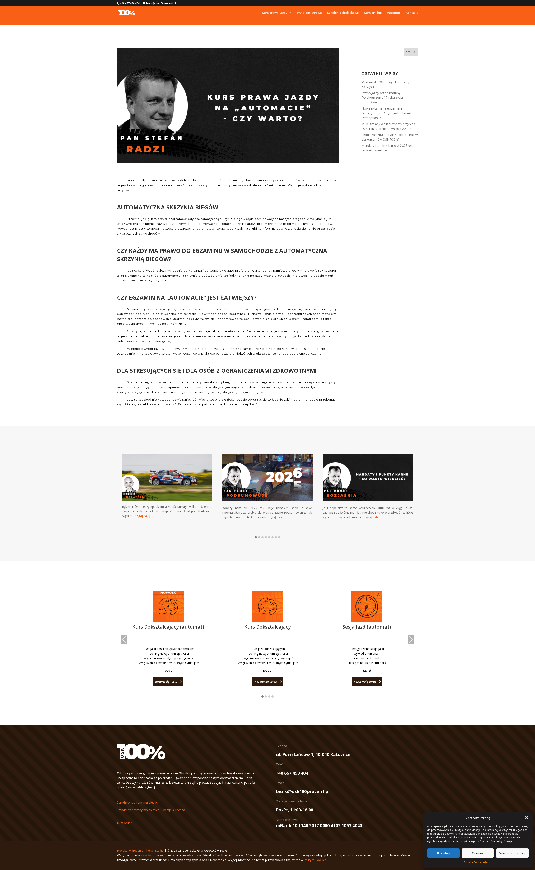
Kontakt (412, 13)
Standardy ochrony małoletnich (138, 802)
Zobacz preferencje (512, 853)
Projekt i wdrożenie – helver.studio (140, 850)
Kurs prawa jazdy (274, 13)
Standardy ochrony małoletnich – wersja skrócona (151, 810)
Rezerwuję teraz (166, 682)
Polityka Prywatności (476, 862)
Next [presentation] (411, 640)
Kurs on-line (373, 13)
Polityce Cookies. (315, 860)
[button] (527, 818)
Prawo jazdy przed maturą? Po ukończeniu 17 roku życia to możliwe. (382, 97)
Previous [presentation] (124, 640)
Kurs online (124, 823)
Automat (393, 13)
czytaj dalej (142, 516)
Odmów (477, 853)
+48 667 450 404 (292, 773)
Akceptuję (443, 853)
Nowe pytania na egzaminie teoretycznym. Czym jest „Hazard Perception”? (386, 113)
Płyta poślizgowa (309, 13)
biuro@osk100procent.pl (303, 791)
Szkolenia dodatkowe (343, 13)
